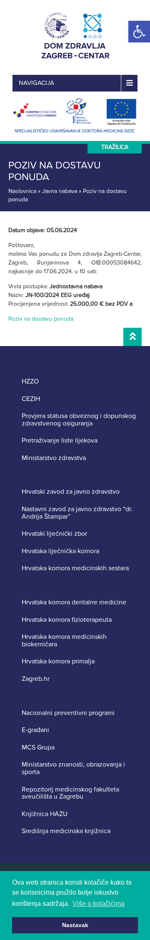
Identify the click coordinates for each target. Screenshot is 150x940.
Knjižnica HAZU (45, 814)
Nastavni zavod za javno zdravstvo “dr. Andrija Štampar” (77, 513)
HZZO (30, 382)
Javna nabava (59, 191)
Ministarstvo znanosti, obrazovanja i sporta (73, 768)
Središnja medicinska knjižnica (66, 831)
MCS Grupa (38, 748)
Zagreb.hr (36, 679)
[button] (139, 31)
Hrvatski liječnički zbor (54, 534)
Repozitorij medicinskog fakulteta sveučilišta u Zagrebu (70, 793)
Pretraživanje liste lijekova (60, 441)
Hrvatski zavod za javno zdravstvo (71, 492)
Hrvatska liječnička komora (60, 551)
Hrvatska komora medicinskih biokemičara (64, 640)
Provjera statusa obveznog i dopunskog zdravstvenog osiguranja (79, 420)
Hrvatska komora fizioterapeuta (67, 620)
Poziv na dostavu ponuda (40, 318)
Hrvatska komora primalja (58, 661)
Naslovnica (22, 191)
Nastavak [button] (75, 925)
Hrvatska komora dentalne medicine (74, 602)
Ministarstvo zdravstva (54, 458)
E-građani (35, 730)
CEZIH (31, 399)
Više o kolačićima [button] (98, 903)
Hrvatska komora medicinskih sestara (75, 568)
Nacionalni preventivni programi (68, 713)
